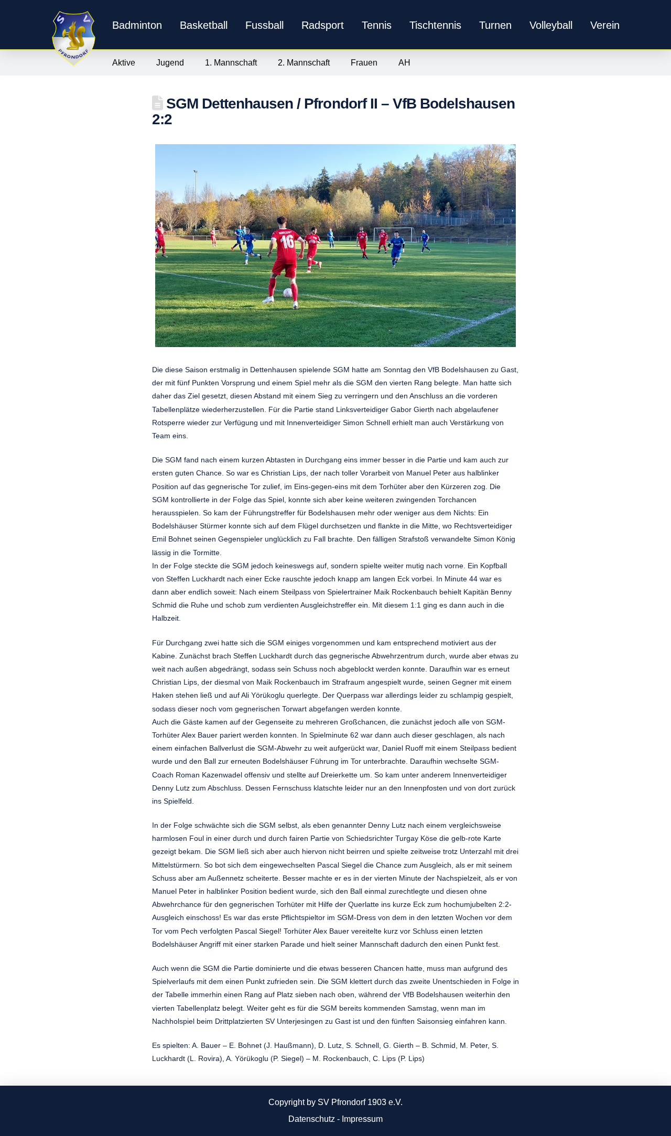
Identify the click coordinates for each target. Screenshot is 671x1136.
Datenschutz (311, 1119)
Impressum (362, 1119)
